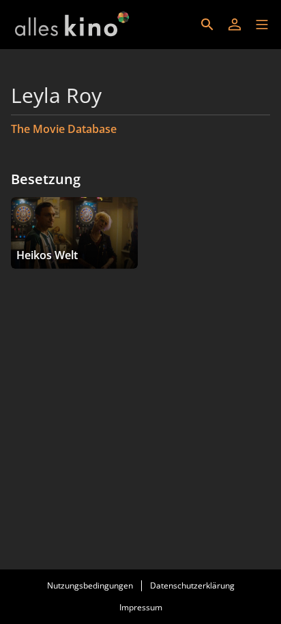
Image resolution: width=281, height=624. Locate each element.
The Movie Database (64, 128)
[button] (262, 24)
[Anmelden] (234, 24)
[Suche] (207, 24)
